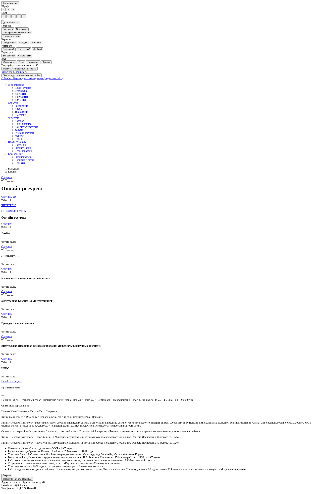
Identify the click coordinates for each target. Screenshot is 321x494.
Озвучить (6, 177)
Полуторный (24, 49)
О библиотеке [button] (16, 84)
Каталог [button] (19, 120)
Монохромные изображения (17, 32)
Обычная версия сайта (14, 71)
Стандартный (9, 42)
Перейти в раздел (11, 381)
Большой (36, 42)
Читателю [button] (13, 117)
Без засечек (9, 55)
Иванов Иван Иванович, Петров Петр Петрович (29, 411)
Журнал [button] (19, 135)
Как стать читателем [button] (26, 126)
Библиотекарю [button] (23, 147)
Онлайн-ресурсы (21, 188)
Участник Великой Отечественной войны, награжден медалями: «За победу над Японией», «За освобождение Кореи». (76, 454)
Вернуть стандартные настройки (19, 68)
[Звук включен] (2, 20)
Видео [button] (18, 138)
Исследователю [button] (23, 150)
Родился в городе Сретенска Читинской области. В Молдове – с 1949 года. (50, 451)
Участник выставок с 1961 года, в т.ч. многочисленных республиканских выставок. (56, 466)
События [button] (13, 102)
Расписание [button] (21, 105)
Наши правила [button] (23, 123)
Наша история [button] (23, 87)
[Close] (2, 395)
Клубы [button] (18, 108)
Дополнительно (11, 22)
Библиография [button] (23, 156)
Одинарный (8, 49)
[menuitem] (164, 92)
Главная (12, 171)
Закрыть (7, 475)
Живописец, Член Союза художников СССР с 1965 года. (40, 448)
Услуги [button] (19, 129)
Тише (21, 62)
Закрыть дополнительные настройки (21, 75)
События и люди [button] (24, 159)
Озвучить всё (8, 196)
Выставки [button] (20, 114)
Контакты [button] (20, 93)
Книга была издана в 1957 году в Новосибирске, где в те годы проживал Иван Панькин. (52, 417)
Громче (46, 62)
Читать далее (8, 241)
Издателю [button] (20, 144)
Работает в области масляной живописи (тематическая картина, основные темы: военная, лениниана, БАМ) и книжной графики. (82, 460)
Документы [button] (21, 96)
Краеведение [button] (15, 153)
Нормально (33, 62)
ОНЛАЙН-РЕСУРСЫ (14, 211)
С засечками (24, 55)
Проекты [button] (20, 162)
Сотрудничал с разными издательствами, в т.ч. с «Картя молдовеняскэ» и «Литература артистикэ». (64, 463)
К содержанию (10, 3)
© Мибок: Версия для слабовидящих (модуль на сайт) (32, 78)
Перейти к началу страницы (17, 479)
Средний (23, 42)
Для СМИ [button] (20, 99)
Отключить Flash (11, 36)
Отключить (21, 29)
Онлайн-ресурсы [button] (24, 132)
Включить (8, 29)
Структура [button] (21, 90)
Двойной (37, 49)
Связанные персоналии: (15, 405)
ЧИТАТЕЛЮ (8, 205)
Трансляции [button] (21, 111)
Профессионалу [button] (17, 141)
